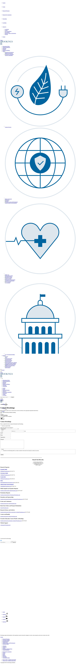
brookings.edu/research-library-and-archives (8, 512)
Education (4, 48)
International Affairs (6, 46)
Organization (2, 437)
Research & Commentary (7, 14)
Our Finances (7, 32)
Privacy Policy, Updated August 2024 (9, 659)
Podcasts (4, 655)
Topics (4, 51)
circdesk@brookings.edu (20, 512)
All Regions (5, 386)
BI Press (6, 34)
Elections (4, 49)
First (12, 431)
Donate (4, 36)
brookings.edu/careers (4, 516)
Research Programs (6, 10)
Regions (4, 355)
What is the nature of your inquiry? (6, 427)
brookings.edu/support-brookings (6, 499)
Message (2, 439)
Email (1, 432)
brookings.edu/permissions (5, 494)
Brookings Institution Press (7, 648)
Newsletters (5, 18)
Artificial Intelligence (6, 47)
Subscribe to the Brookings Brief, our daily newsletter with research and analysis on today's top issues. (21, 450)
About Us (4, 26)
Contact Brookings (6, 649)
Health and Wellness (6, 50)
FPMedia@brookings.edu (5, 478)
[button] (38, 417)
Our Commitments (8, 31)
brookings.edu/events (4, 503)
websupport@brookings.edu (5, 525)
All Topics (4, 385)
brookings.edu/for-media (4, 490)
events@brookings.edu (12, 503)
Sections (1, 399)
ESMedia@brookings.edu (5, 471)
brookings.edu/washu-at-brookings (6, 520)
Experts (4, 2)
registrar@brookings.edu (17, 520)
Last (25, 431)
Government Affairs (6, 657)
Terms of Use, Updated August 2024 (9, 660)
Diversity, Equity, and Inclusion (10, 33)
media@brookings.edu (13, 490)
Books (4, 654)
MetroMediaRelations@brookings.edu (7, 482)
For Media (4, 22)
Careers (6, 30)
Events (4, 6)
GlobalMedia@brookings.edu (5, 486)
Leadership (7, 29)
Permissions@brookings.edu (15, 494)
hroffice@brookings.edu (12, 516)
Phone (1, 435)
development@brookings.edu (17, 499)
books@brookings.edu (4, 507)
